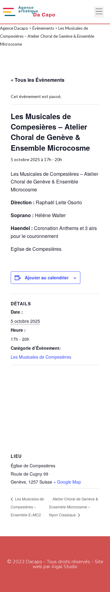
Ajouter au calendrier (46, 277)
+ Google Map (67, 482)
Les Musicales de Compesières (41, 357)
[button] (99, 11)
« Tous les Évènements (37, 79)
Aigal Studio (64, 566)
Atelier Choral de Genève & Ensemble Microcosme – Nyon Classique (73, 506)
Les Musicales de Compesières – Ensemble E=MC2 (27, 506)
